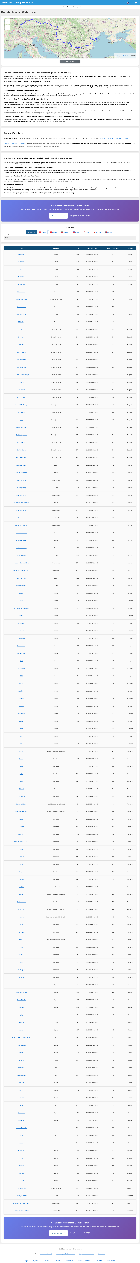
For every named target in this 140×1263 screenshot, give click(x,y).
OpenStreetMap (126, 55)
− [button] (7, 27)
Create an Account (70, 634)
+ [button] (7, 22)
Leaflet (117, 55)
